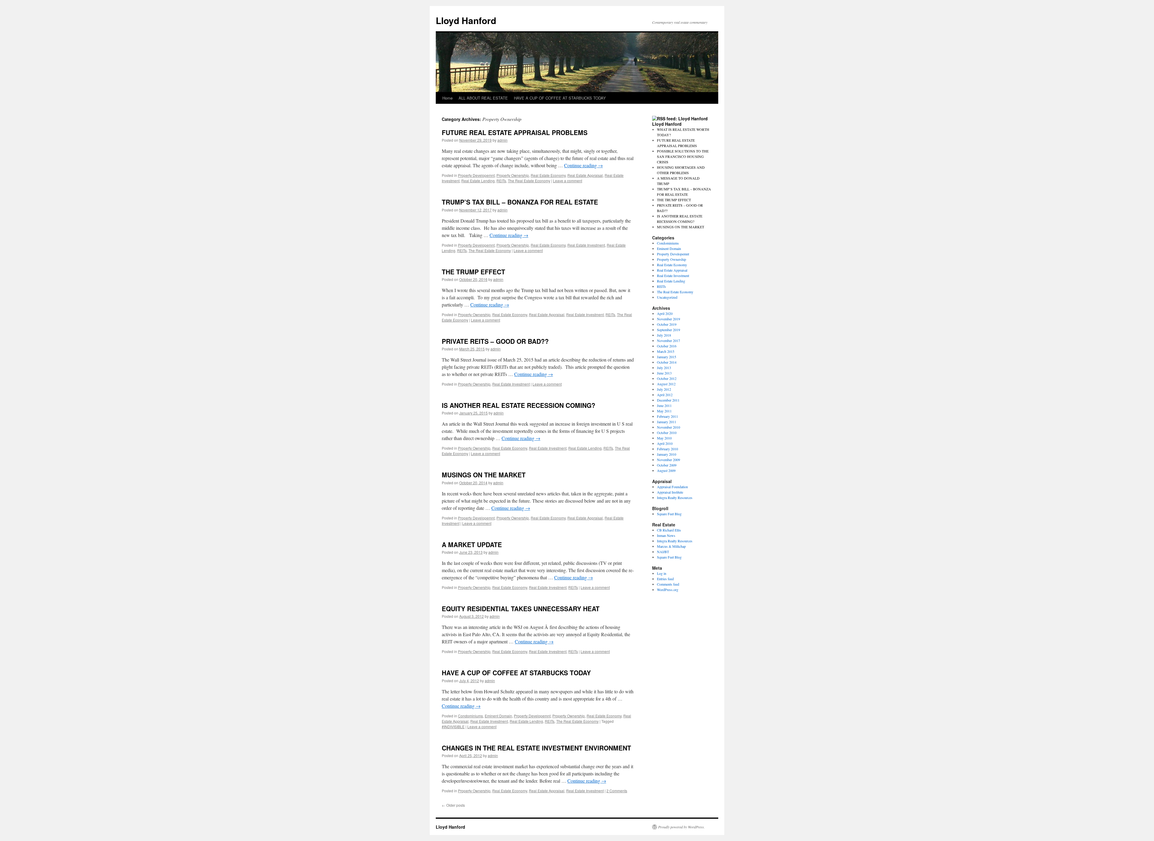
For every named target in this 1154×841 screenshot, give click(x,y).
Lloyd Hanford (466, 20)
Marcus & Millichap (671, 546)
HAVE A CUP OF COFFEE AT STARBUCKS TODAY (560, 98)
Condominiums (470, 715)
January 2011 (666, 421)
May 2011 (664, 410)
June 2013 (664, 373)
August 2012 (666, 383)
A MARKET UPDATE (472, 544)
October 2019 (666, 324)
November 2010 (668, 427)
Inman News (666, 535)
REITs (501, 180)
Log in (661, 573)
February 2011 (667, 416)
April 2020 (665, 313)
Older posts (453, 805)
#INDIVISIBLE (453, 726)
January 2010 (666, 454)
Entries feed (665, 578)
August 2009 (666, 470)
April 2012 (665, 394)
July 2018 (664, 335)
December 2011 (668, 400)
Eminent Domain (498, 715)
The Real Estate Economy (529, 180)
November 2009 (668, 459)
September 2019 (668, 329)
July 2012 (664, 389)
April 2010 (665, 443)
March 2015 (665, 351)
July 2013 (664, 367)
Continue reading (583, 165)
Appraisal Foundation (672, 486)
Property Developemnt (476, 175)
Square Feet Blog (669, 513)
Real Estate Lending (478, 180)
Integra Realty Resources (674, 497)
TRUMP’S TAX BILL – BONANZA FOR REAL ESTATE (520, 201)
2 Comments (616, 790)
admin (502, 140)
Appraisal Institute (670, 492)
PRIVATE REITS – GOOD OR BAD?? (495, 341)
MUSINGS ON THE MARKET (484, 474)
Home (447, 98)
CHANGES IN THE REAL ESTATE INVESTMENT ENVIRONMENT (536, 747)
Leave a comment (567, 180)
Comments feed (668, 584)
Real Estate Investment (586, 245)
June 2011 (664, 405)
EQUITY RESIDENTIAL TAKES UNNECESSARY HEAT (521, 608)
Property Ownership (512, 175)
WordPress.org (667, 589)
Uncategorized (667, 297)
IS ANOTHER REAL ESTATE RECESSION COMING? (518, 405)
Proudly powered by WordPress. (681, 826)
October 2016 (666, 345)
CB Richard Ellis (669, 530)
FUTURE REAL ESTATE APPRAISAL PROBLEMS (515, 132)
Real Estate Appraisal (585, 175)
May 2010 (664, 438)
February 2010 (667, 448)
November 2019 (668, 318)
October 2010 (666, 432)
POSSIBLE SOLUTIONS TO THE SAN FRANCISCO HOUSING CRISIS (683, 156)
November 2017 (668, 340)
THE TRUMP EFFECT (473, 271)
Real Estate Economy (548, 175)
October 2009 (666, 465)
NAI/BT (663, 551)
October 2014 (666, 362)
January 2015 (666, 356)
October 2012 (666, 378)
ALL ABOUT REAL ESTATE (483, 98)
